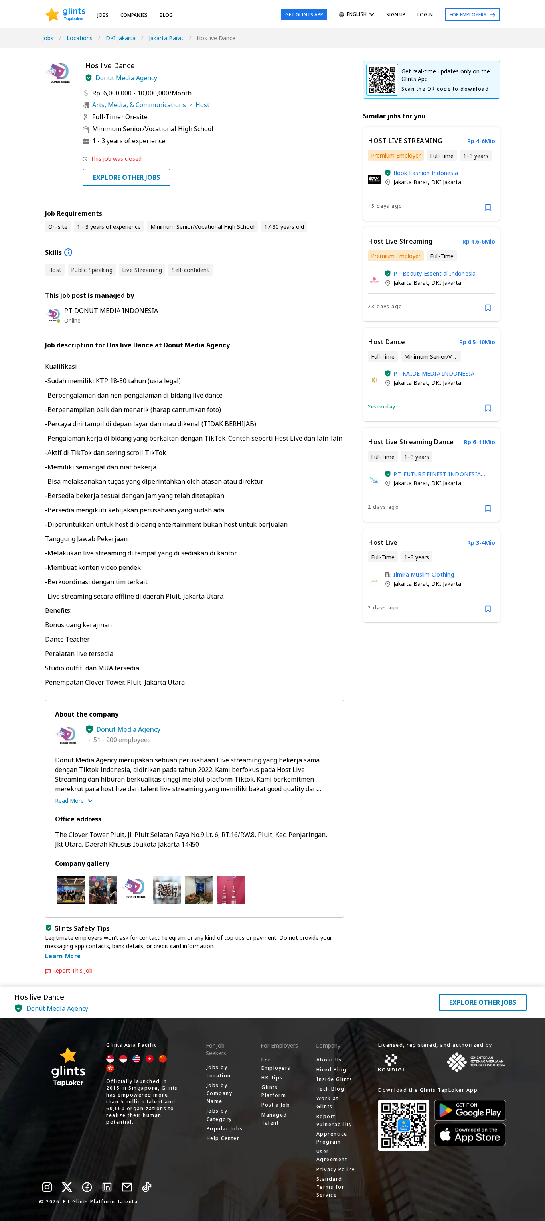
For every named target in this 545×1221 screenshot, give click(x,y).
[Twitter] (67, 1187)
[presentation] (65, 15)
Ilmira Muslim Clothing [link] (423, 574)
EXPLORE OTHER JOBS (126, 177)
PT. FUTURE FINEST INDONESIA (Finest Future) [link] (437, 474)
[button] (88, 77)
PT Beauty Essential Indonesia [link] (434, 273)
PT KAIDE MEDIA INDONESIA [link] (433, 373)
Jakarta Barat (166, 38)
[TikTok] (147, 1187)
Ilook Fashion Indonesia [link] (425, 173)
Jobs (103, 15)
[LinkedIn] (107, 1187)
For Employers (468, 14)
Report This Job (72, 970)
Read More (69, 800)
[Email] (127, 1187)
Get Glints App (304, 14)
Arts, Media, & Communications (139, 104)
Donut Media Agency (126, 77)
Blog (166, 15)
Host (202, 104)
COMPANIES (134, 15)
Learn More (63, 956)
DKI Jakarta (121, 38)
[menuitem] (356, 15)
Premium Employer (396, 155)
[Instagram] (47, 1187)
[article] (431, 174)
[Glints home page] (65, 15)
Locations (80, 38)
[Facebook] (87, 1187)
